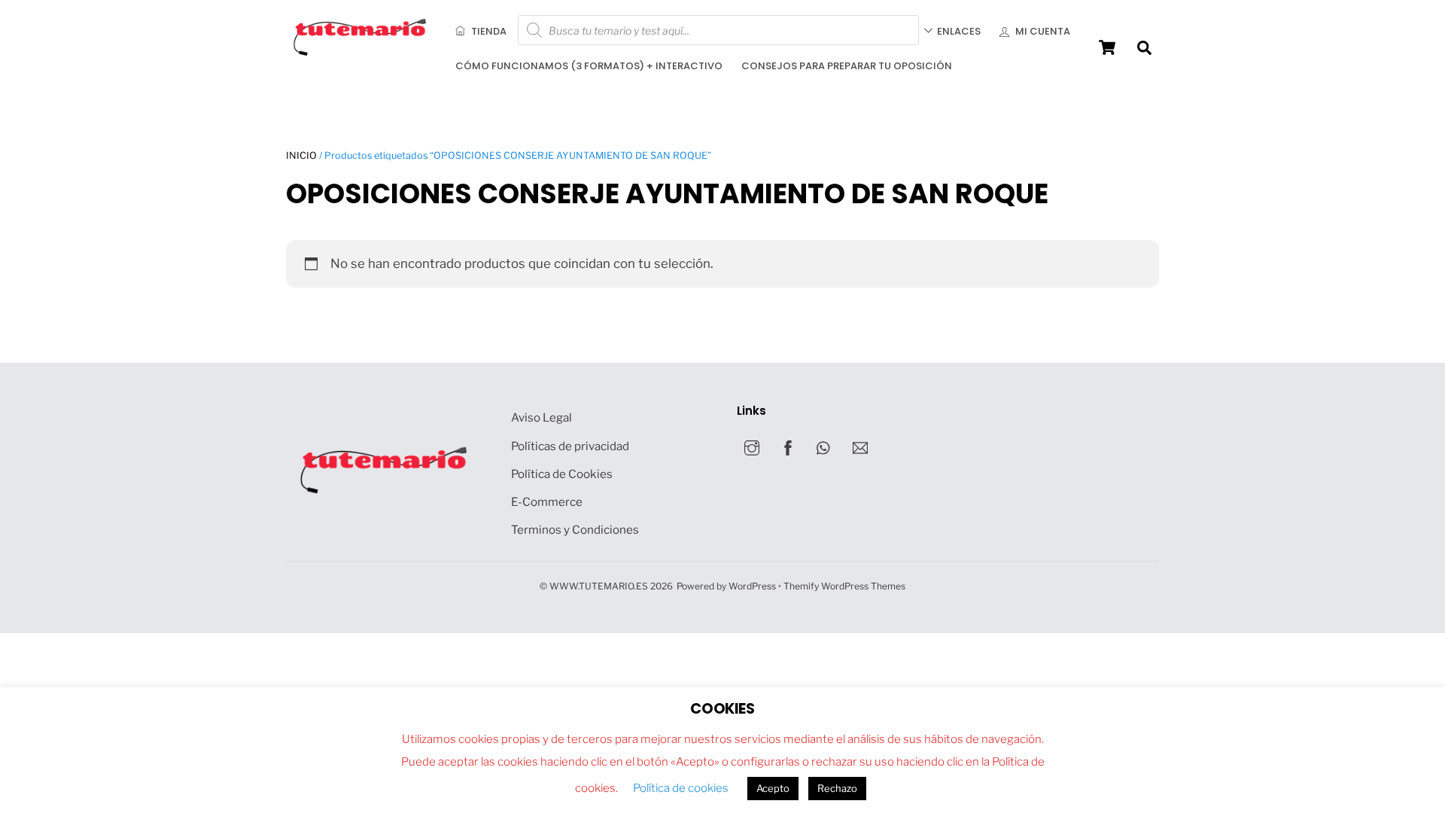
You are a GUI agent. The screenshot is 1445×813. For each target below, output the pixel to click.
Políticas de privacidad (570, 446)
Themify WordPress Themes (844, 586)
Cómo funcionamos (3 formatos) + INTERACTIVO (588, 66)
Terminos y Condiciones (575, 529)
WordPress (752, 586)
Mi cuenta (1041, 31)
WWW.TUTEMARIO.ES (598, 586)
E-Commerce (547, 502)
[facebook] (788, 446)
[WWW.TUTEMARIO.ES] (361, 53)
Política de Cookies (562, 474)
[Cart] (1107, 47)
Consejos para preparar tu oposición (846, 66)
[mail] (860, 446)
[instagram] (752, 446)
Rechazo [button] (837, 788)
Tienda (488, 31)
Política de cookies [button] (681, 788)
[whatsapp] (824, 446)
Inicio (301, 155)
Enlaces (959, 31)
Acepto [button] (772, 788)
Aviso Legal (541, 417)
